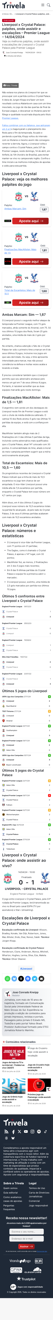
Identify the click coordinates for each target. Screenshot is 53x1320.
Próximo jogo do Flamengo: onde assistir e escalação (39, 1097)
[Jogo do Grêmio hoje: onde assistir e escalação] (13, 1086)
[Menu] (42, 5)
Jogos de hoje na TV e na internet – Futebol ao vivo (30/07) (13, 1065)
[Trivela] (13, 5)
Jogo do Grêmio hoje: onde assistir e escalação (12, 1099)
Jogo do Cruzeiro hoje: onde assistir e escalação (39, 1067)
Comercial (34, 1201)
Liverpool (27, 968)
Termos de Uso (37, 1188)
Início (6, 14)
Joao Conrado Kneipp (25, 992)
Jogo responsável (38, 1205)
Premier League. (10, 118)
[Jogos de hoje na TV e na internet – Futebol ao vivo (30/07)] (13, 1053)
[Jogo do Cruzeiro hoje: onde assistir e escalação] (39, 1054)
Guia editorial (10, 1192)
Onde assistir (9, 20)
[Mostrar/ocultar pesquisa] (48, 5)
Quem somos (10, 1188)
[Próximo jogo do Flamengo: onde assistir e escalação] (39, 1085)
